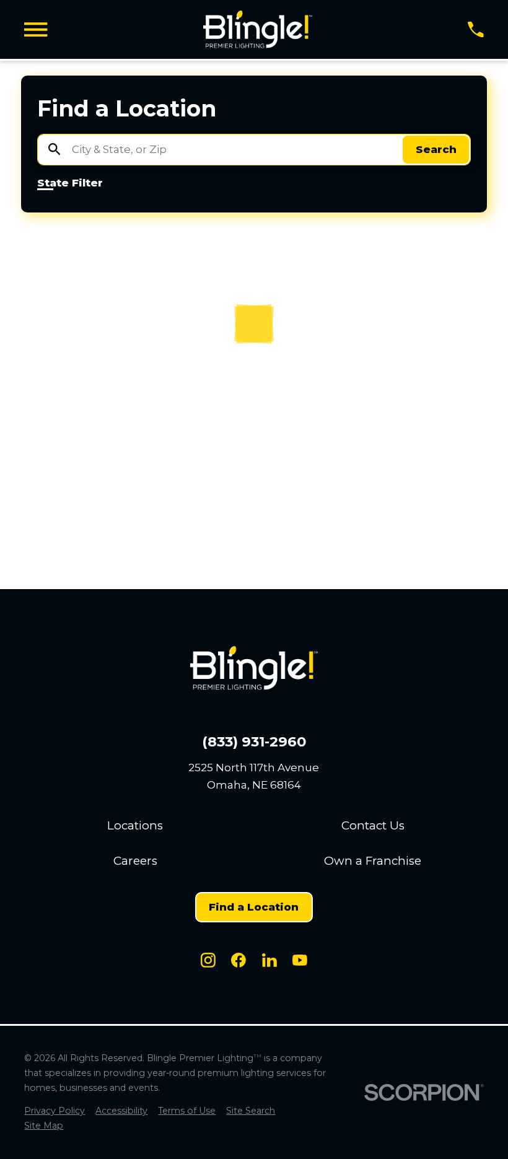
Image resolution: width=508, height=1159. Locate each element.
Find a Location (254, 907)
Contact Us (373, 825)
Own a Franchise (372, 861)
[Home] (257, 29)
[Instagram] (208, 960)
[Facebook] (238, 960)
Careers (135, 861)
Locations (135, 825)
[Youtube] (299, 960)
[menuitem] (54, 1111)
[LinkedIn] (269, 960)
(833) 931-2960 (254, 741)
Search (436, 149)
